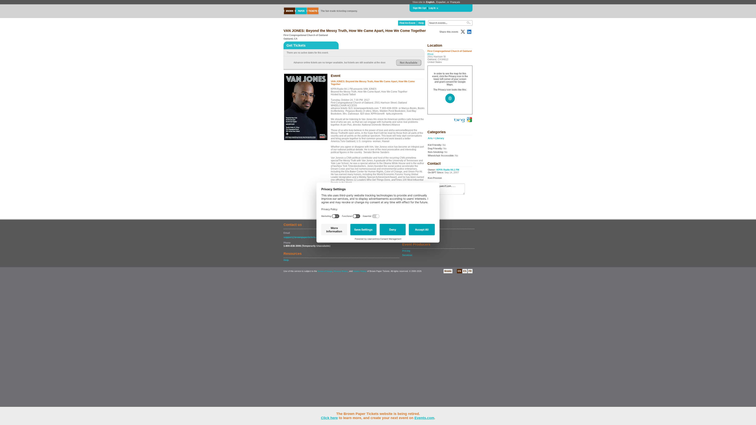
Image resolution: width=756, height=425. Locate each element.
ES (464, 271)
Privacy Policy (341, 271)
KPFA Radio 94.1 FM (447, 169)
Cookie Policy (360, 271)
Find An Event (407, 23)
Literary (439, 138)
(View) (430, 54)
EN (459, 271)
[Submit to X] (463, 31)
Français (455, 2)
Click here (329, 418)
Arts (430, 138)
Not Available (408, 62)
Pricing (406, 250)
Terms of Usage (325, 271)
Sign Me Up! (419, 8)
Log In (432, 8)
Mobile (448, 271)
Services (407, 255)
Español (440, 2)
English (430, 2)
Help (421, 23)
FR (470, 271)
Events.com (424, 418)
